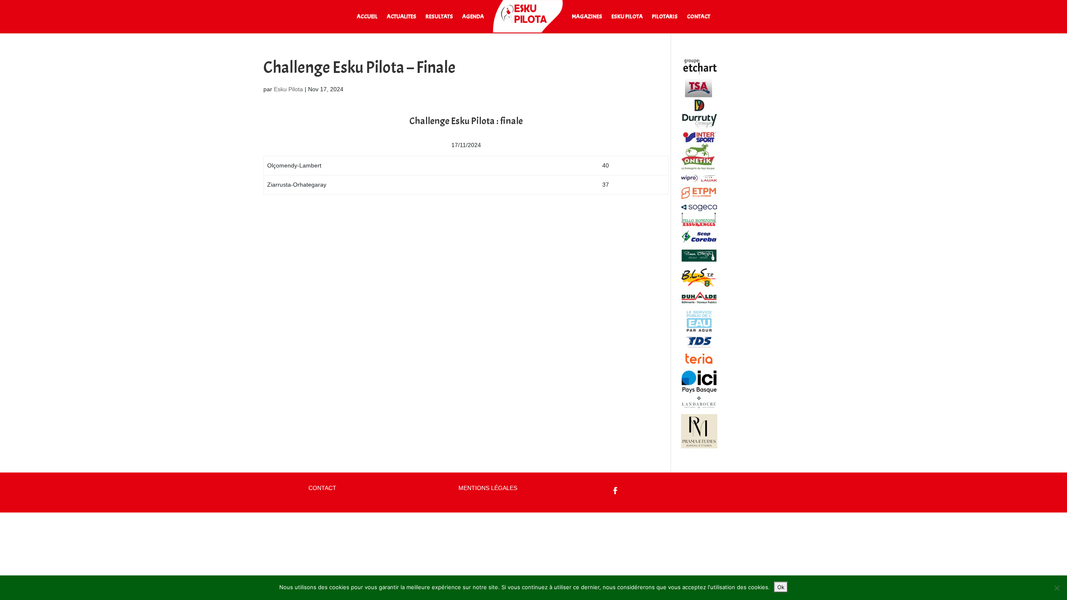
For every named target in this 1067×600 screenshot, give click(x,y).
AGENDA (473, 17)
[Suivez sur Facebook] (616, 491)
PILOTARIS (665, 17)
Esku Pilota (288, 89)
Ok (780, 587)
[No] (1056, 588)
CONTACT (698, 17)
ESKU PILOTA (627, 17)
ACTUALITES (401, 17)
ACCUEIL (367, 17)
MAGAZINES (587, 17)
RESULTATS (439, 17)
